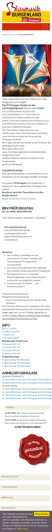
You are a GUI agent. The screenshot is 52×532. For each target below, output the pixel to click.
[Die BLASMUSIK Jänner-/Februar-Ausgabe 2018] (26, 95)
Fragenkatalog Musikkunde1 (16, 359)
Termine (10, 407)
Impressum (7, 498)
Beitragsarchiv (9, 477)
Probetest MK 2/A (11, 350)
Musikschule (30, 108)
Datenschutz (8, 508)
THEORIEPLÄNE (10, 337)
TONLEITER (8, 334)
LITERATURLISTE (11, 331)
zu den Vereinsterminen (27, 426)
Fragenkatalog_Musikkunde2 (16, 362)
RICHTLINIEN (9, 328)
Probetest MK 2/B (11, 353)
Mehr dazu (22, 528)
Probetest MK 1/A (11, 344)
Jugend (14, 34)
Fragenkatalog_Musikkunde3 (16, 366)
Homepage (6, 34)
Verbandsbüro (9, 487)
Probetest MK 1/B (11, 347)
